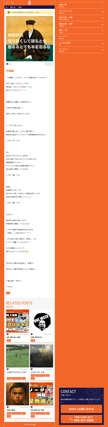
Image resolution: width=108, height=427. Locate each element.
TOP (6, 7)
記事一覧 (12, 7)
